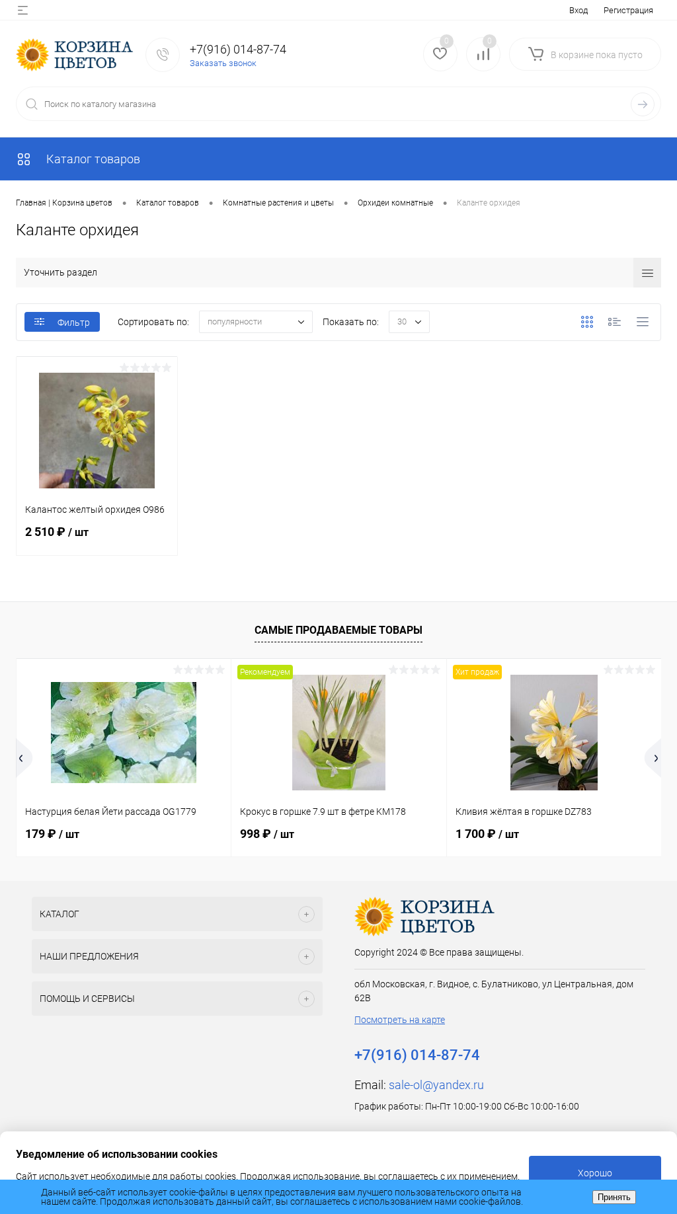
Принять (614, 1197)
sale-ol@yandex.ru (436, 1085)
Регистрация (628, 10)
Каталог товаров (92, 159)
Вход (578, 10)
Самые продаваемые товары (338, 630)
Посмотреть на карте (399, 1019)
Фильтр (74, 322)
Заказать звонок (223, 63)
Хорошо (595, 1173)
